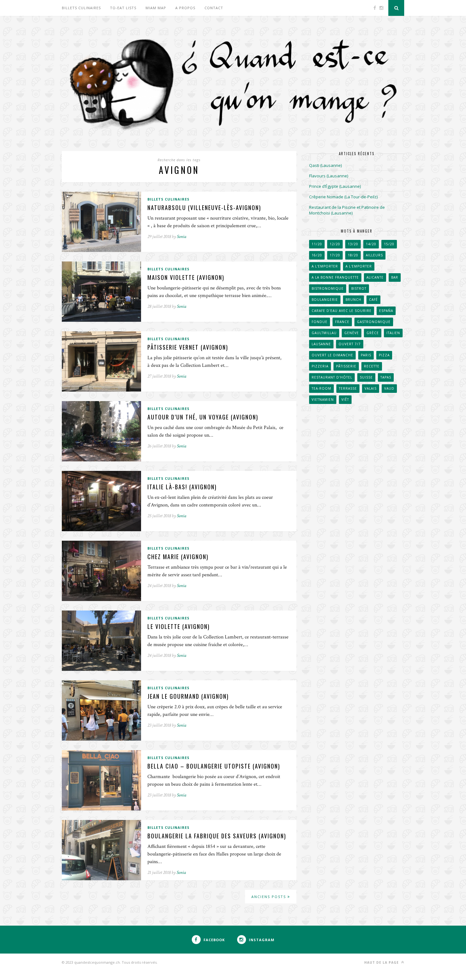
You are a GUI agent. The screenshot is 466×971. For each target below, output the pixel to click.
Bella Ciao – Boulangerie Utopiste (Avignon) (213, 766)
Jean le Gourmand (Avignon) (188, 696)
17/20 (335, 255)
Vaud (389, 388)
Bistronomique (328, 288)
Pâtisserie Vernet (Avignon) (187, 347)
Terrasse (348, 388)
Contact (213, 7)
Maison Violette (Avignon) (185, 277)
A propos (185, 7)
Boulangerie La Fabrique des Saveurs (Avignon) (216, 836)
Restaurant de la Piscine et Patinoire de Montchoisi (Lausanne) (347, 210)
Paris (366, 355)
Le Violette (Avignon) (178, 626)
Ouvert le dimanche (332, 355)
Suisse (366, 377)
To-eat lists (123, 7)
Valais (371, 388)
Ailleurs (374, 255)
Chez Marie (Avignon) (178, 556)
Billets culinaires (81, 7)
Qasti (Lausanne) (325, 165)
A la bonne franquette (335, 277)
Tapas (385, 377)
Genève (351, 333)
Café (373, 299)
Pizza (384, 355)
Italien (393, 333)
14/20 (371, 244)
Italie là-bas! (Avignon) (182, 487)
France (342, 322)
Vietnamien (323, 399)
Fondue (319, 322)
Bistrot (358, 288)
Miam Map (156, 7)
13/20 (353, 244)
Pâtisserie (346, 366)
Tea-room (321, 388)
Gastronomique (374, 322)
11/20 (317, 244)
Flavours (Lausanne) (328, 176)
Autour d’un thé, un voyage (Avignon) (202, 417)
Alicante (375, 277)
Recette (371, 366)
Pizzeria (320, 366)
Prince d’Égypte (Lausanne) (335, 186)
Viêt (345, 399)
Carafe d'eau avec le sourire (342, 310)
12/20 (335, 244)
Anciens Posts (269, 896)
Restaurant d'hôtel (332, 377)
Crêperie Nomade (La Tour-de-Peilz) (343, 197)
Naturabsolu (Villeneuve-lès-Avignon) (204, 207)
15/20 (389, 244)
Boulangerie (325, 299)
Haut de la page (382, 962)
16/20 (317, 255)
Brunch (353, 299)
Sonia (181, 237)
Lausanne (321, 344)
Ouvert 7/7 (350, 344)
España (386, 310)
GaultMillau (324, 333)
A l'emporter (325, 266)
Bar (394, 277)
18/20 (353, 255)
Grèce (372, 333)
